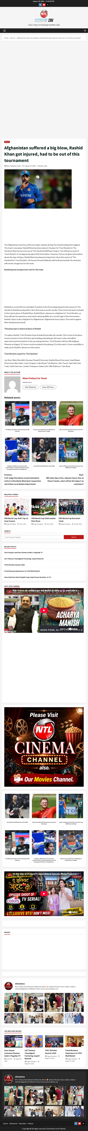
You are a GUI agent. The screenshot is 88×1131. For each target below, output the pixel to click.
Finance (29, 1044)
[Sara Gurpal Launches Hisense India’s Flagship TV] (13, 1041)
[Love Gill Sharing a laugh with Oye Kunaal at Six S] (74, 1002)
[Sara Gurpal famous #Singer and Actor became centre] (13, 1002)
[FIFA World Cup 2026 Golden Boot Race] (43, 507)
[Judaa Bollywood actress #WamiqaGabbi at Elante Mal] (13, 1022)
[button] (4, 30)
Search (7, 531)
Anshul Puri (9, 1059)
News (49, 1044)
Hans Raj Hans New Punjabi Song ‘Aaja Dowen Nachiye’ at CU (27, 577)
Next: (65, 479)
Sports (7, 142)
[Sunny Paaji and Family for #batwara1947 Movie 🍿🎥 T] (34, 1022)
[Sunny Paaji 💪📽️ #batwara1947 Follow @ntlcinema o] (74, 1022)
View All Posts (48, 387)
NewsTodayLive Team (13, 166)
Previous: (22, 479)
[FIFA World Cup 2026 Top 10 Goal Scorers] (16, 507)
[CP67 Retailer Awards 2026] (54, 1041)
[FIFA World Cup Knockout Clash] (71, 507)
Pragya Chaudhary (11, 524)
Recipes (70, 1044)
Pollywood (10, 1044)
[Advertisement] (44, 59)
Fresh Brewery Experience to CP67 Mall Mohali (22, 571)
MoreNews (51, 1129)
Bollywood (13, 1123)
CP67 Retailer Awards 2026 (14, 565)
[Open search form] (85, 31)
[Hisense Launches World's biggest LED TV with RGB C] (34, 1002)
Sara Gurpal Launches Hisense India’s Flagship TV (23, 552)
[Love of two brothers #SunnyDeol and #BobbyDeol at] (54, 1022)
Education (22, 1123)
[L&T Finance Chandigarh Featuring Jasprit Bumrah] (34, 1041)
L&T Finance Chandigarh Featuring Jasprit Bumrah (23, 559)
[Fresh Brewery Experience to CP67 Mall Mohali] (74, 1041)
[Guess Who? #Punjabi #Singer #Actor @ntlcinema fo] (54, 1002)
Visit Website (30, 387)
